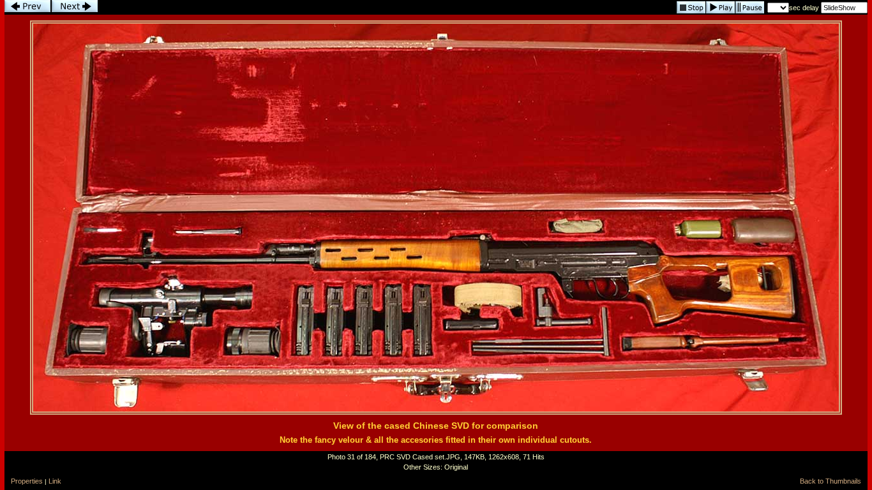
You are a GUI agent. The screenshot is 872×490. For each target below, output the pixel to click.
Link (55, 481)
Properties (27, 481)
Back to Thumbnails (830, 481)
